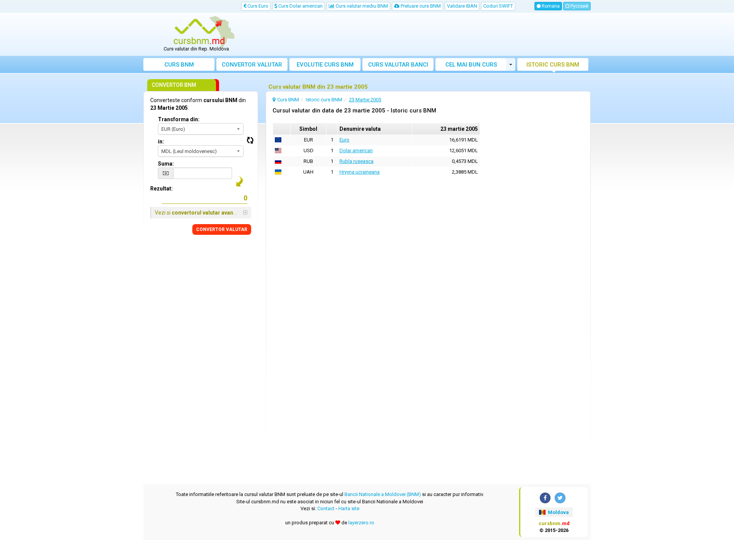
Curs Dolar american (300, 6)
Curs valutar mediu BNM (361, 6)
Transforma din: (179, 119)
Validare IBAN (462, 6)
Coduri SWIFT (498, 6)
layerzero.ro (361, 522)
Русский (578, 6)
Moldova (558, 512)
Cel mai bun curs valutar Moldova (471, 66)
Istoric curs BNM (552, 64)
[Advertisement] (423, 34)
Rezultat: (161, 188)
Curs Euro (257, 6)
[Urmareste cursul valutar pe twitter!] (560, 498)
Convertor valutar (252, 64)
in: (161, 141)
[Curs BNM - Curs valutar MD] (199, 32)
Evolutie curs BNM (325, 64)
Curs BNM (179, 64)
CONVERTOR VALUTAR (221, 229)
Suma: (166, 164)
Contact (326, 508)
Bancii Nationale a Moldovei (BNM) (382, 494)
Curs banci (398, 64)
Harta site (348, 508)
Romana (550, 6)
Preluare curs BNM (420, 6)
